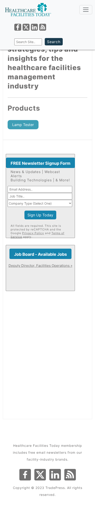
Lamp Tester (23, 124)
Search (53, 41)
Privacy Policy (33, 233)
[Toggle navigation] (85, 9)
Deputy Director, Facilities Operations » (40, 265)
